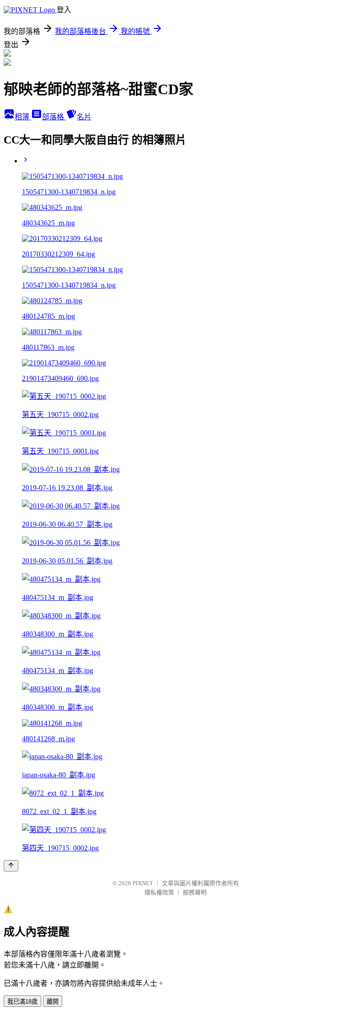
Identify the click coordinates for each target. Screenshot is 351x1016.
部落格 (54, 117)
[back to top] (11, 866)
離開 (52, 1001)
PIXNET (143, 883)
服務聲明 (195, 892)
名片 (84, 117)
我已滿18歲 (22, 1001)
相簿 (23, 117)
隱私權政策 (159, 892)
